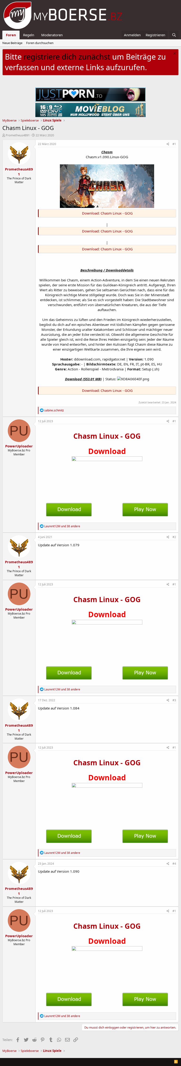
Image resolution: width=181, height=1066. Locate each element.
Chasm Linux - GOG (107, 436)
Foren (11, 34)
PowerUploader (19, 446)
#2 (174, 537)
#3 (174, 700)
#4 (174, 864)
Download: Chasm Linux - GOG (107, 213)
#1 (174, 144)
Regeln (28, 34)
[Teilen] (168, 144)
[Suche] (174, 35)
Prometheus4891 (18, 135)
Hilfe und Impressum (145, 1061)
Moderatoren (52, 34)
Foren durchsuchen (39, 43)
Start (167, 1061)
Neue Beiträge (12, 43)
